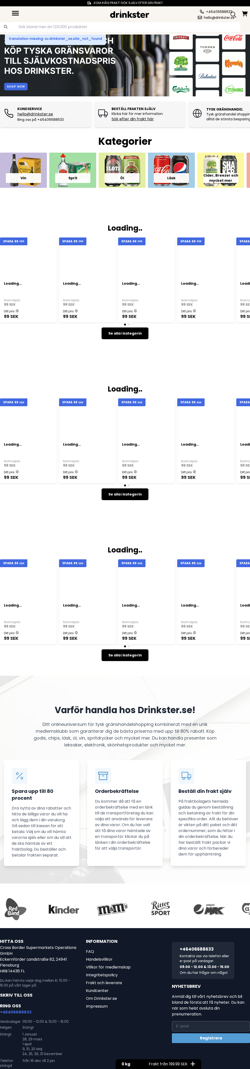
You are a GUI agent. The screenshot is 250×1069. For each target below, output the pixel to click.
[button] (17, 311)
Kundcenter (97, 990)
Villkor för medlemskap (108, 967)
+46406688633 (15, 1012)
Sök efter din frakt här (133, 119)
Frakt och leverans (104, 983)
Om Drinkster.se (101, 998)
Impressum (97, 1006)
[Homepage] (129, 13)
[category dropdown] (15, 13)
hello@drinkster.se (35, 114)
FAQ (90, 951)
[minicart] (245, 14)
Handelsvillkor (99, 959)
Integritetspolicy (102, 975)
